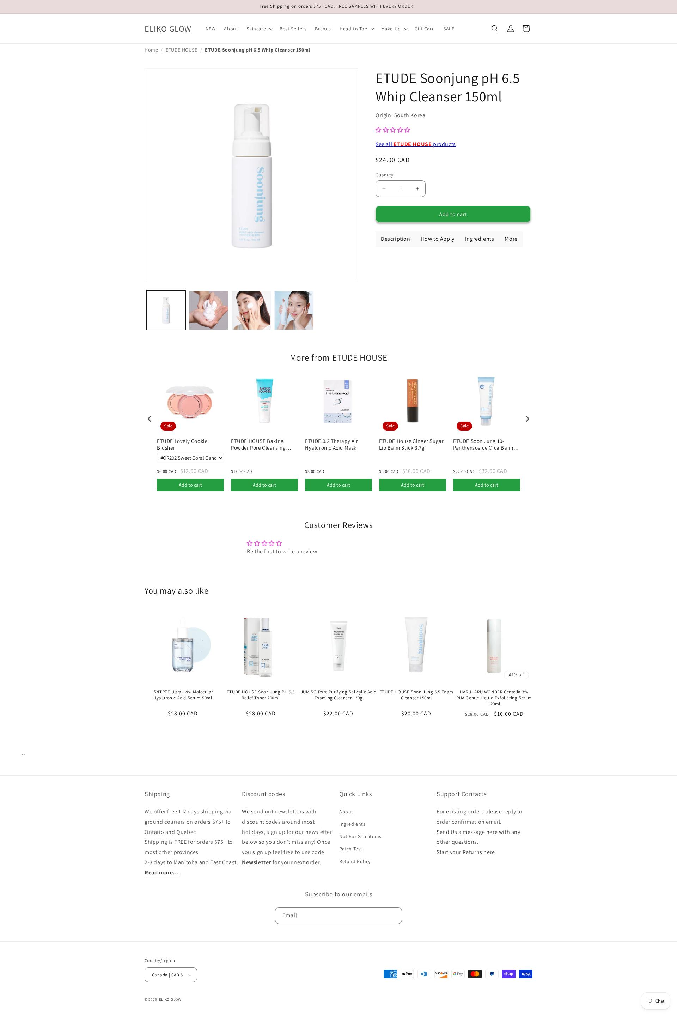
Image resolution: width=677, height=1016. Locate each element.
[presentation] (149, 419)
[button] (258, 28)
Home (151, 50)
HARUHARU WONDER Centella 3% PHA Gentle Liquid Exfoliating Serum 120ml (494, 698)
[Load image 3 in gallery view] (251, 310)
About (346, 811)
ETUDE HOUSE (181, 50)
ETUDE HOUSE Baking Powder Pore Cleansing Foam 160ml (258, 444)
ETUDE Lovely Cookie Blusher (182, 444)
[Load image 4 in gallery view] (293, 310)
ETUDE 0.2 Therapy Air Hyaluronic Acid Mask (331, 444)
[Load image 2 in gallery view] (208, 310)
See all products (416, 144)
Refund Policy (355, 861)
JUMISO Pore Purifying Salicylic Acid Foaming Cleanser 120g (339, 695)
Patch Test (350, 849)
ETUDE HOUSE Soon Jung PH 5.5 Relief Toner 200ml (261, 695)
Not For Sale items (360, 837)
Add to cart (190, 485)
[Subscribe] (394, 915)
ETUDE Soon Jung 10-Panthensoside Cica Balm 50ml (483, 444)
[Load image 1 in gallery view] (165, 310)
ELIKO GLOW (170, 999)
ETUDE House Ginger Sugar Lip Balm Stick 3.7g (411, 444)
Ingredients (352, 824)
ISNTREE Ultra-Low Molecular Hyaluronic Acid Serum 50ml (182, 695)
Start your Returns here (466, 852)
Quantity (384, 175)
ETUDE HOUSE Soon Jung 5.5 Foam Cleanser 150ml (416, 695)
